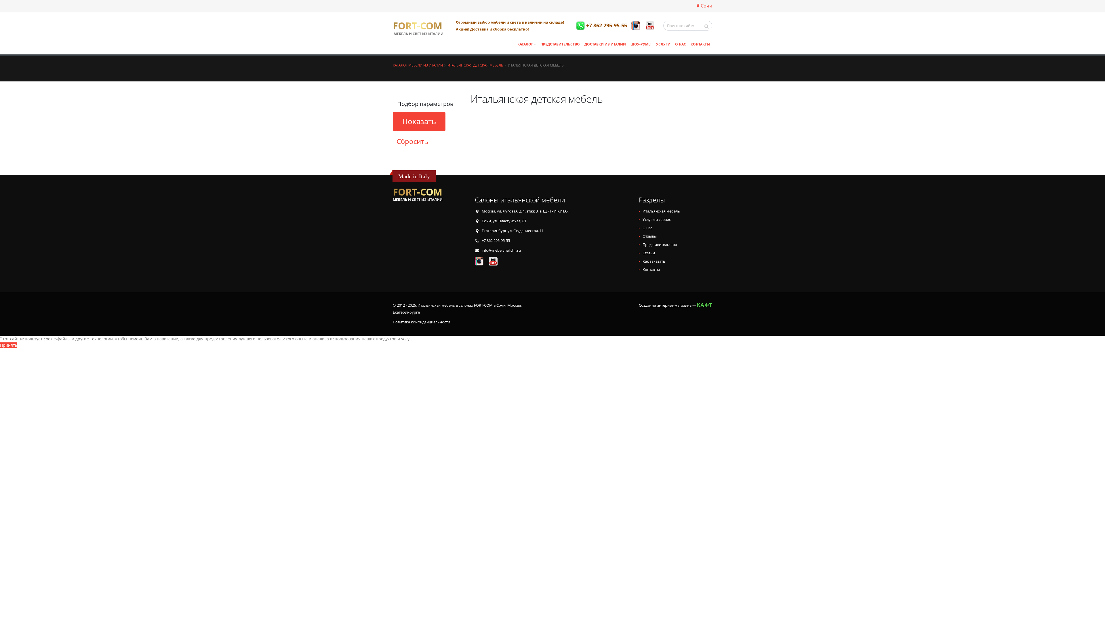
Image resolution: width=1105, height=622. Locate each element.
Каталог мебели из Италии (418, 65)
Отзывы (650, 236)
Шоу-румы (640, 44)
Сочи (706, 6)
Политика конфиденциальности (421, 322)
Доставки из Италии (605, 44)
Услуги (663, 44)
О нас (680, 44)
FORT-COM (417, 26)
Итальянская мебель (661, 211)
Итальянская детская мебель (475, 65)
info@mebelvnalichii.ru (501, 250)
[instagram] (635, 25)
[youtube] (650, 25)
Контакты (700, 44)
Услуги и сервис (657, 219)
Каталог (525, 44)
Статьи (649, 253)
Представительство (560, 44)
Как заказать (654, 261)
